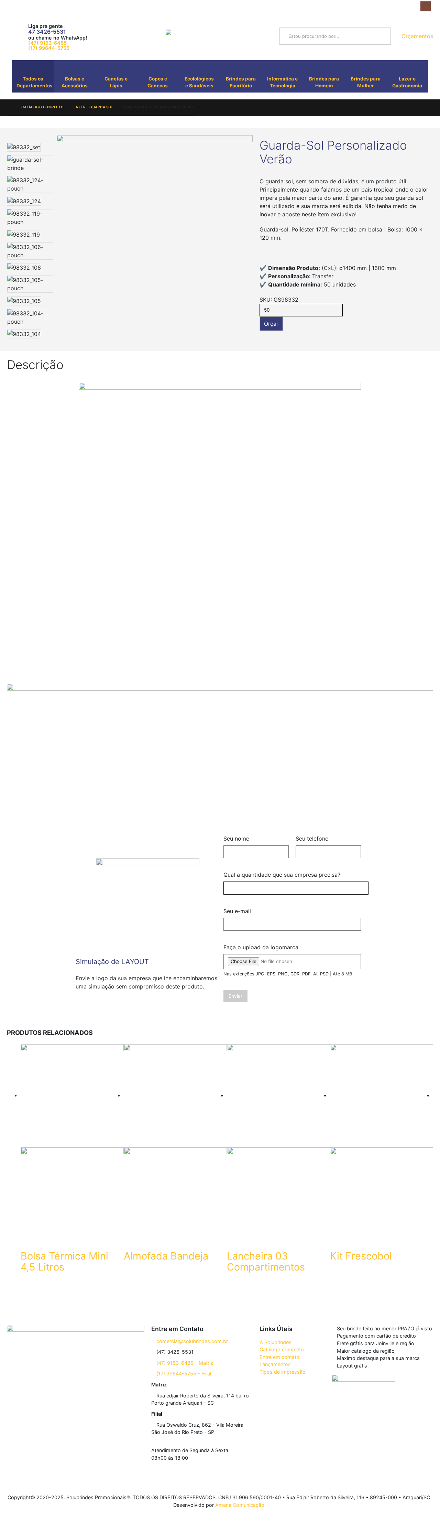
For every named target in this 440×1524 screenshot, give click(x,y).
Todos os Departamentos (34, 82)
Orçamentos (416, 36)
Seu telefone (312, 838)
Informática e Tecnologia (282, 82)
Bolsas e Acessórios (75, 82)
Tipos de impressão (283, 1372)
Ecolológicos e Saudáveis (199, 82)
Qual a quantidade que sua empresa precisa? (281, 874)
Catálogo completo (282, 1349)
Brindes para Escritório (241, 82)
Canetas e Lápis (116, 82)
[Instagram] (425, 6)
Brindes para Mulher (366, 82)
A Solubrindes (276, 1342)
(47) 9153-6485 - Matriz (184, 1363)
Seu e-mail (237, 911)
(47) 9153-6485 (47, 43)
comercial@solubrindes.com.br (191, 1341)
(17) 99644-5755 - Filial (183, 1373)
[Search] (382, 36)
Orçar (271, 323)
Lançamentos (275, 1364)
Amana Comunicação (239, 1505)
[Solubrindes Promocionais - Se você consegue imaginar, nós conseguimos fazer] (217, 36)
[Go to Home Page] (9, 107)
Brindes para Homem (324, 82)
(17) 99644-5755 (48, 48)
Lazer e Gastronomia (407, 82)
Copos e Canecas (157, 82)
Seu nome (236, 838)
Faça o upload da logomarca (260, 947)
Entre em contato (279, 1357)
